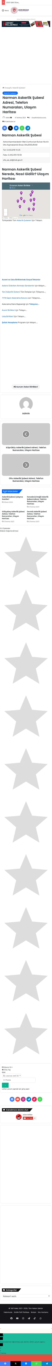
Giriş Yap (7, 1070)
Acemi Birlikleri (8, 310)
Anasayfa (7, 88)
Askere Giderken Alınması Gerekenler (18, 285)
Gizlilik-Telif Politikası (21, 1312)
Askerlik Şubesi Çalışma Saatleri (12, 498)
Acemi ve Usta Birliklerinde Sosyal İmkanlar (21, 279)
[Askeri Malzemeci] (26, 24)
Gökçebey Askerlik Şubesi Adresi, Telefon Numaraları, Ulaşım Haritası (13, 515)
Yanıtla (3, 1353)
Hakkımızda (8, 1312)
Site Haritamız (43, 1312)
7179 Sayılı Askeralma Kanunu (15, 298)
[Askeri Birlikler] (20, 10)
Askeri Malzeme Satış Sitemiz (26, 19)
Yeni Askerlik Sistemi (11, 292)
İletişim (33, 1312)
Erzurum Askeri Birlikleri (26, 387)
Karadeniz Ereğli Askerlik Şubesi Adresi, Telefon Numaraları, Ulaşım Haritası (37, 500)
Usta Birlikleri (7, 316)
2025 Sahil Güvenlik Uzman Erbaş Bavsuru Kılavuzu (25, 2)
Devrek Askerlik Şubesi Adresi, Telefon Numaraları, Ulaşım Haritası (37, 515)
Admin (8, 118)
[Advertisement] (26, 57)
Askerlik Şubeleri (19, 88)
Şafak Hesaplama (9, 322)
